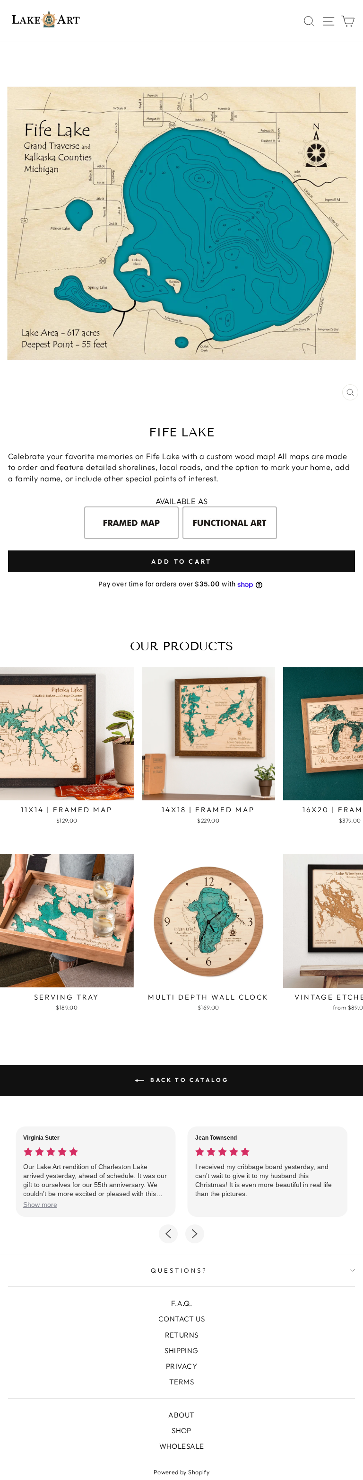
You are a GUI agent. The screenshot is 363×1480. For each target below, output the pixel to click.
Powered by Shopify (181, 1472)
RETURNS (182, 1334)
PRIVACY (181, 1366)
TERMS (181, 1381)
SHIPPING (181, 1350)
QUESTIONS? (179, 1270)
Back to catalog (188, 1079)
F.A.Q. (181, 1303)
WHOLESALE (181, 1446)
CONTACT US (181, 1318)
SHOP (181, 1430)
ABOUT (181, 1414)
